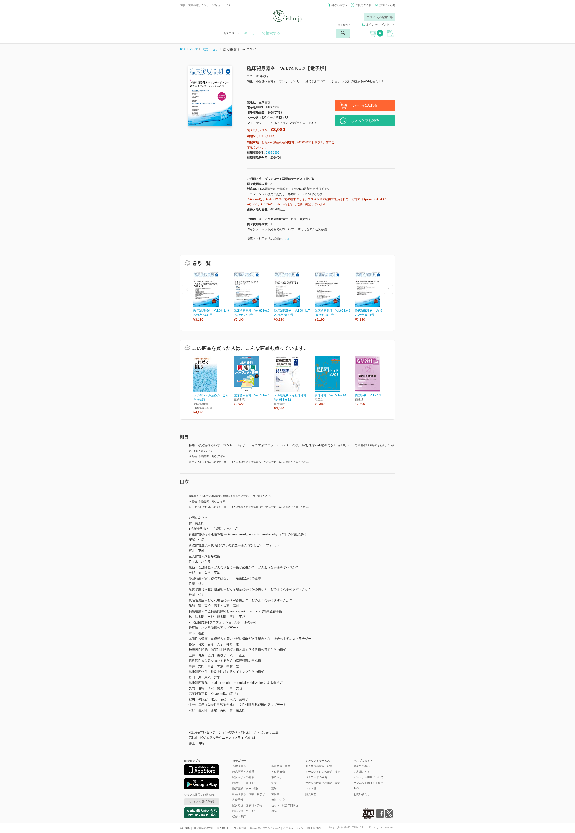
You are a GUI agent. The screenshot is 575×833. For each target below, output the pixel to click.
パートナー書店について (368, 777)
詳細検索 (343, 24)
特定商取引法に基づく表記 (265, 828)
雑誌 (205, 49)
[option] (213, 296)
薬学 (274, 788)
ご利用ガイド (363, 5)
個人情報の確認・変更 (318, 766)
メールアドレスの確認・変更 (323, 771)
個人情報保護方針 (203, 828)
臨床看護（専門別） (244, 811)
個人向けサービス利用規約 (231, 828)
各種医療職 (278, 771)
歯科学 (275, 794)
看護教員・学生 (280, 766)
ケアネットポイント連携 (368, 783)
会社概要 (185, 828)
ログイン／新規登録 (380, 17)
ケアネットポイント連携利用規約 (302, 828)
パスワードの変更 (316, 777)
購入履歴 (310, 794)
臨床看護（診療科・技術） (248, 805)
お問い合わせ (387, 5)
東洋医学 (276, 777)
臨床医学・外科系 (243, 777)
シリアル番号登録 (201, 802)
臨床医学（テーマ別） (245, 788)
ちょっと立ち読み (365, 121)
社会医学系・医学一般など (248, 794)
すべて (194, 49)
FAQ (356, 788)
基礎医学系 (239, 766)
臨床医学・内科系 (243, 771)
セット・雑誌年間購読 (284, 805)
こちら (286, 238)
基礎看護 (237, 799)
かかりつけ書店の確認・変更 (323, 783)
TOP (182, 49)
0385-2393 (272, 152)
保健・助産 (239, 816)
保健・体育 (278, 799)
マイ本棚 (310, 788)
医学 (215, 49)
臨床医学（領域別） (244, 783)
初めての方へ (339, 5)
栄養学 (275, 783)
